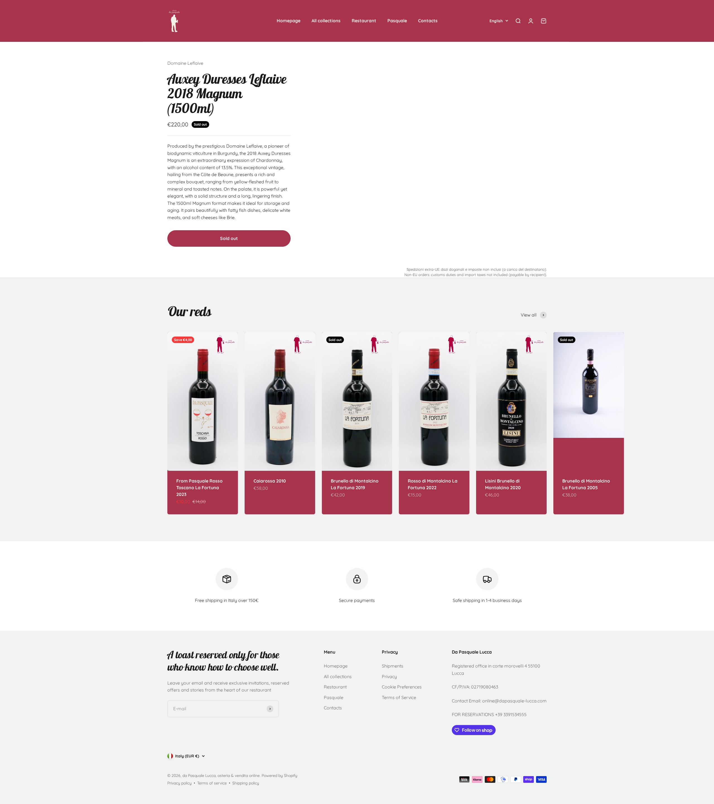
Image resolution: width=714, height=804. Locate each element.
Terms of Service (399, 697)
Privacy (389, 676)
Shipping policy (245, 783)
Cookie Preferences (402, 687)
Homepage (288, 20)
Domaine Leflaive (185, 63)
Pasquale (397, 20)
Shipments (392, 666)
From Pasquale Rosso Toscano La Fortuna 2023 (199, 487)
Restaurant (364, 20)
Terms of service (212, 783)
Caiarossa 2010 (270, 481)
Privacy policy (179, 783)
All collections (326, 20)
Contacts (428, 20)
